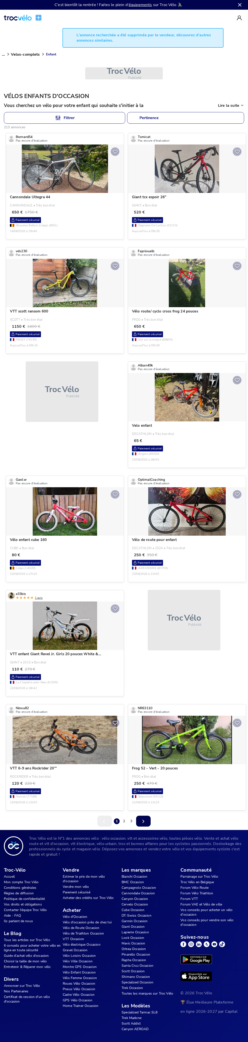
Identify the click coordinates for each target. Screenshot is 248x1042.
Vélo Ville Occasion (78, 961)
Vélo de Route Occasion (81, 928)
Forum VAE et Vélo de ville (201, 904)
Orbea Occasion (134, 949)
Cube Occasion (133, 910)
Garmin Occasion (134, 921)
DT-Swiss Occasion (136, 915)
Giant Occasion (133, 926)
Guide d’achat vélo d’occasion (26, 955)
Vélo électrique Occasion (82, 944)
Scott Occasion (133, 971)
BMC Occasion (133, 882)
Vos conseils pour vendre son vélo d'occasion (206, 922)
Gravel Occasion (75, 950)
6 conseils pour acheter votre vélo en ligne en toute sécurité (32, 947)
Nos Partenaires (16, 991)
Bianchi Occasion (134, 876)
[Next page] (143, 821)
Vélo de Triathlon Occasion (83, 933)
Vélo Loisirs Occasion (79, 955)
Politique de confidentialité (24, 899)
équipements (140, 5)
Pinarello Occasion (136, 954)
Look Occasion (133, 938)
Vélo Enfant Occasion (79, 972)
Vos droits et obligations (23, 904)
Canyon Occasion (135, 899)
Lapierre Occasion (135, 932)
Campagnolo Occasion (139, 887)
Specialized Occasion (137, 982)
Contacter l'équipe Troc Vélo (25, 910)
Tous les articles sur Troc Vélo (27, 940)
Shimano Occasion (136, 976)
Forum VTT (189, 899)
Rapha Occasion (134, 960)
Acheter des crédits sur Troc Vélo (88, 898)
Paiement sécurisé (77, 892)
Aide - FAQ (12, 915)
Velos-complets (25, 54)
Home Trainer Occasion (80, 1006)
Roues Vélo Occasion (79, 983)
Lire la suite (228, 105)
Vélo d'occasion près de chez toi (87, 922)
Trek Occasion (132, 988)
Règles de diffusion (19, 893)
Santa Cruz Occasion (137, 965)
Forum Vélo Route (194, 887)
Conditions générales (20, 887)
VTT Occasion (73, 939)
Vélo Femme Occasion (80, 978)
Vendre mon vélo (76, 886)
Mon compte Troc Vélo (21, 882)
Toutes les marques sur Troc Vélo (147, 993)
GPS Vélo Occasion (78, 1000)
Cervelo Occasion (135, 904)
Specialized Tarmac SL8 (139, 1012)
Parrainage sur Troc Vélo (199, 876)
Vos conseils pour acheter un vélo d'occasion (206, 912)
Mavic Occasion (133, 943)
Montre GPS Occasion (80, 967)
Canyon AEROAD (135, 1029)
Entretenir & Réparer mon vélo (27, 967)
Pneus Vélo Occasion (79, 989)
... (3, 54)
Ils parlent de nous (18, 921)
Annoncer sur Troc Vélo (22, 985)
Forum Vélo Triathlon (196, 893)
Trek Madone (131, 1018)
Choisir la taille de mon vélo (25, 961)
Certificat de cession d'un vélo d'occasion (27, 999)
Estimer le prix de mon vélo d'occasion (84, 878)
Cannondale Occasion (138, 893)
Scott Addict (131, 1023)
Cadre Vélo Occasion (78, 994)
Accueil (9, 876)
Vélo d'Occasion (75, 916)
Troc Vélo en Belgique (197, 882)
